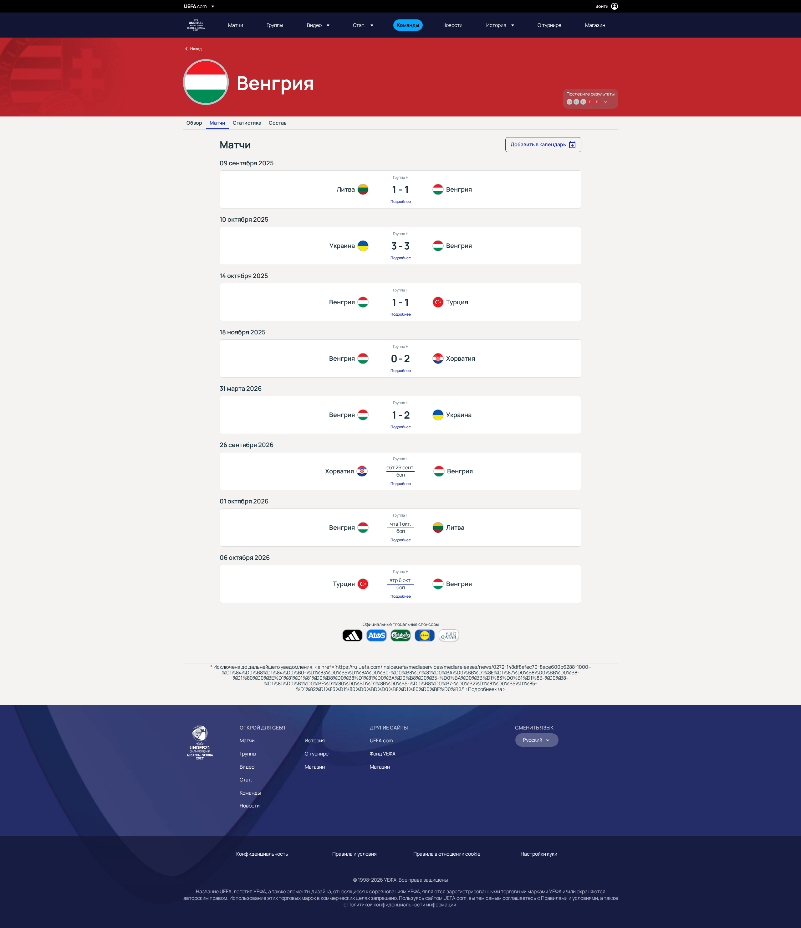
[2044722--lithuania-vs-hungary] (400, 189)
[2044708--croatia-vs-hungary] (400, 471)
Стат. (246, 779)
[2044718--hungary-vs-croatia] (400, 358)
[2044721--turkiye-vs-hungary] (400, 584)
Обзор (194, 123)
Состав (278, 123)
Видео (247, 766)
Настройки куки (539, 853)
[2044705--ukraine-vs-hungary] (400, 246)
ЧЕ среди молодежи (196, 25)
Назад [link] (196, 48)
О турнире (317, 753)
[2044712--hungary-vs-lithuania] (400, 527)
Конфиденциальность (262, 853)
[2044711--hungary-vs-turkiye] (400, 302)
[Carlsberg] (400, 635)
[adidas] (352, 635)
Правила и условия (354, 853)
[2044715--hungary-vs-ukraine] (400, 415)
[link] (235, 25)
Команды (250, 792)
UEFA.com (381, 740)
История (315, 740)
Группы (248, 753)
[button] (318, 25)
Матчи (217, 123)
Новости (250, 805)
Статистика (247, 123)
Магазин (315, 766)
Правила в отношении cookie (446, 853)
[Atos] (376, 635)
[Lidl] (425, 635)
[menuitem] (239, 25)
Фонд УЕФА (382, 753)
